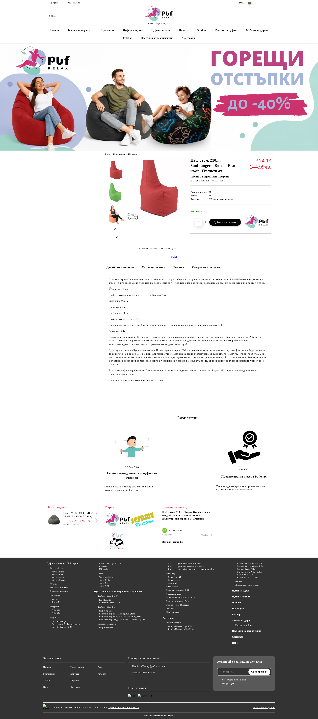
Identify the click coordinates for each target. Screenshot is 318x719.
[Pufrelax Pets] (117, 542)
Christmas (237, 637)
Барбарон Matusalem (107, 624)
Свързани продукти (206, 267)
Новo (182, 30)
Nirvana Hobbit (58, 574)
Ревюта (178, 267)
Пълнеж (238, 581)
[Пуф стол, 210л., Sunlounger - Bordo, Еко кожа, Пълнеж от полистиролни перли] (157, 218)
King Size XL (105, 600)
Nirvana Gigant (58, 580)
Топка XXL (104, 586)
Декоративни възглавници (247, 585)
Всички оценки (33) (173, 542)
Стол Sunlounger (59, 621)
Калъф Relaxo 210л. (246, 575)
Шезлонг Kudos (173, 612)
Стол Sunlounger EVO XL (111, 563)
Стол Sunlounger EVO (62, 627)
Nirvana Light (58, 572)
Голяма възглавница (59, 591)
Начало (55, 30)
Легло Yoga (171, 573)
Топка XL (103, 583)
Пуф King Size (105, 611)
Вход (45, 687)
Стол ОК (103, 566)
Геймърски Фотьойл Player (178, 601)
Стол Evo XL (172, 609)
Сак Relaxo (55, 596)
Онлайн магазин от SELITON (159, 716)
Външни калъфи (173, 623)
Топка (100, 573)
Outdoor (202, 30)
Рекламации (49, 674)
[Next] (95, 520)
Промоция (107, 30)
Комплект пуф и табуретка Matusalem (185, 563)
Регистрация (77, 667)
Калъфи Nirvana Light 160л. (180, 626)
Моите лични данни (264, 707)
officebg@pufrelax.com (153, 666)
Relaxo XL (56, 602)
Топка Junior (104, 580)
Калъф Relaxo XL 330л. (248, 577)
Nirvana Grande (58, 577)
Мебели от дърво (257, 30)
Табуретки (54, 607)
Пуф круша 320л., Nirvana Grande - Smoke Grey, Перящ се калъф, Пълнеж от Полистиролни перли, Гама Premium (80, 515)
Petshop (127, 38)
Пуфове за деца (161, 30)
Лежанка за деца (173, 594)
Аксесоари (188, 38)
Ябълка (53, 584)
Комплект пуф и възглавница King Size (117, 614)
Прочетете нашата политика (123, 707)
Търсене (74, 680)
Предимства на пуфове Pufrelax (243, 476)
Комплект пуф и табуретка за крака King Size (120, 616)
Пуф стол (54, 618)
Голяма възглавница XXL (177, 590)
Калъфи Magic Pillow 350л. (249, 572)
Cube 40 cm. (57, 610)
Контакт (74, 674)
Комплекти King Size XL (110, 603)
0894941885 (74, 2)
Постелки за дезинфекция (157, 38)
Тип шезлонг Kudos (59, 588)
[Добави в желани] (269, 211)
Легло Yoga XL (174, 577)
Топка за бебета (106, 577)
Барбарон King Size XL (108, 596)
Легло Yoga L (174, 580)
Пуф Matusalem (106, 627)
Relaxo (55, 599)
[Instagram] (264, 3)
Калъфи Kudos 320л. (246, 569)
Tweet (174, 257)
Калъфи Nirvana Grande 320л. (250, 563)
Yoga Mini (172, 583)
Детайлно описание (120, 267)
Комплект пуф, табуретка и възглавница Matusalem (191, 569)
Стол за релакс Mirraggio (177, 605)
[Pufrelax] (117, 520)
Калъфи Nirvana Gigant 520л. (250, 566)
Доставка (75, 687)
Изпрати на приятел (148, 248)
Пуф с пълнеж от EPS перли (125, 154)
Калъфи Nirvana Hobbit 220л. (181, 629)
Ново (235, 643)
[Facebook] (260, 3)
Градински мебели (243, 625)
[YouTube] (269, 3)
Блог (100, 667)
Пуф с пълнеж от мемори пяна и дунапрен (118, 591)
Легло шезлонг (172, 587)
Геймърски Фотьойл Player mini (180, 597)
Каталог (102, 674)
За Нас (46, 680)
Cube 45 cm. (57, 613)
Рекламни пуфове (226, 30)
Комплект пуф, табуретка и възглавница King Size (122, 619)
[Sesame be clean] (143, 520)
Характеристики (153, 267)
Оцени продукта (168, 248)
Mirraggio (103, 569)
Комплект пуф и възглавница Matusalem (186, 566)
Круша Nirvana (57, 568)
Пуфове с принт (133, 30)
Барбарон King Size (106, 607)
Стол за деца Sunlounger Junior (66, 624)
